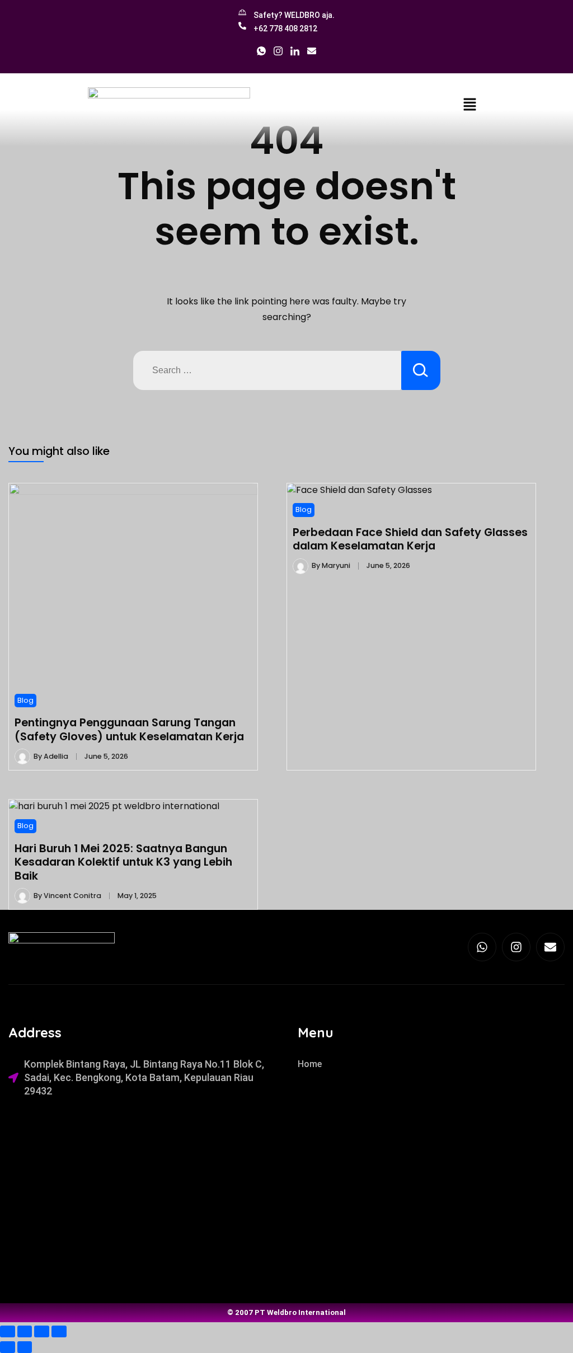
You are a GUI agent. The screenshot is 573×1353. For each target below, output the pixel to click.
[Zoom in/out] (7, 1331)
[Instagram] (278, 54)
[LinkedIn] (294, 54)
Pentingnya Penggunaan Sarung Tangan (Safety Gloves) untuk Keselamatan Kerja (129, 729)
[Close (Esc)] (59, 1331)
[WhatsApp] (261, 54)
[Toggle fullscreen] (24, 1331)
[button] (469, 104)
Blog (25, 700)
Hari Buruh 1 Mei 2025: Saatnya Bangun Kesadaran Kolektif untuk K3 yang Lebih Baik (123, 862)
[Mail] (311, 54)
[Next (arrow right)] (24, 1347)
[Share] (41, 1331)
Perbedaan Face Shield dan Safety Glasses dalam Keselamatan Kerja (410, 538)
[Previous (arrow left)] (7, 1347)
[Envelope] (550, 947)
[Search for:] (267, 370)
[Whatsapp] (482, 947)
